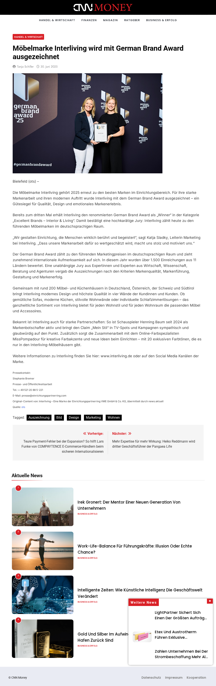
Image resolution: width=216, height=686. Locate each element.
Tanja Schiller (25, 66)
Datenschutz (151, 677)
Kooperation (196, 677)
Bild (59, 418)
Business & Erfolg (161, 20)
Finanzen (89, 20)
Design (74, 418)
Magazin (110, 20)
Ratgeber (132, 20)
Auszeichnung (39, 418)
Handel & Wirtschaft (57, 20)
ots (23, 407)
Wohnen (114, 418)
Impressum (173, 677)
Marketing (93, 418)
